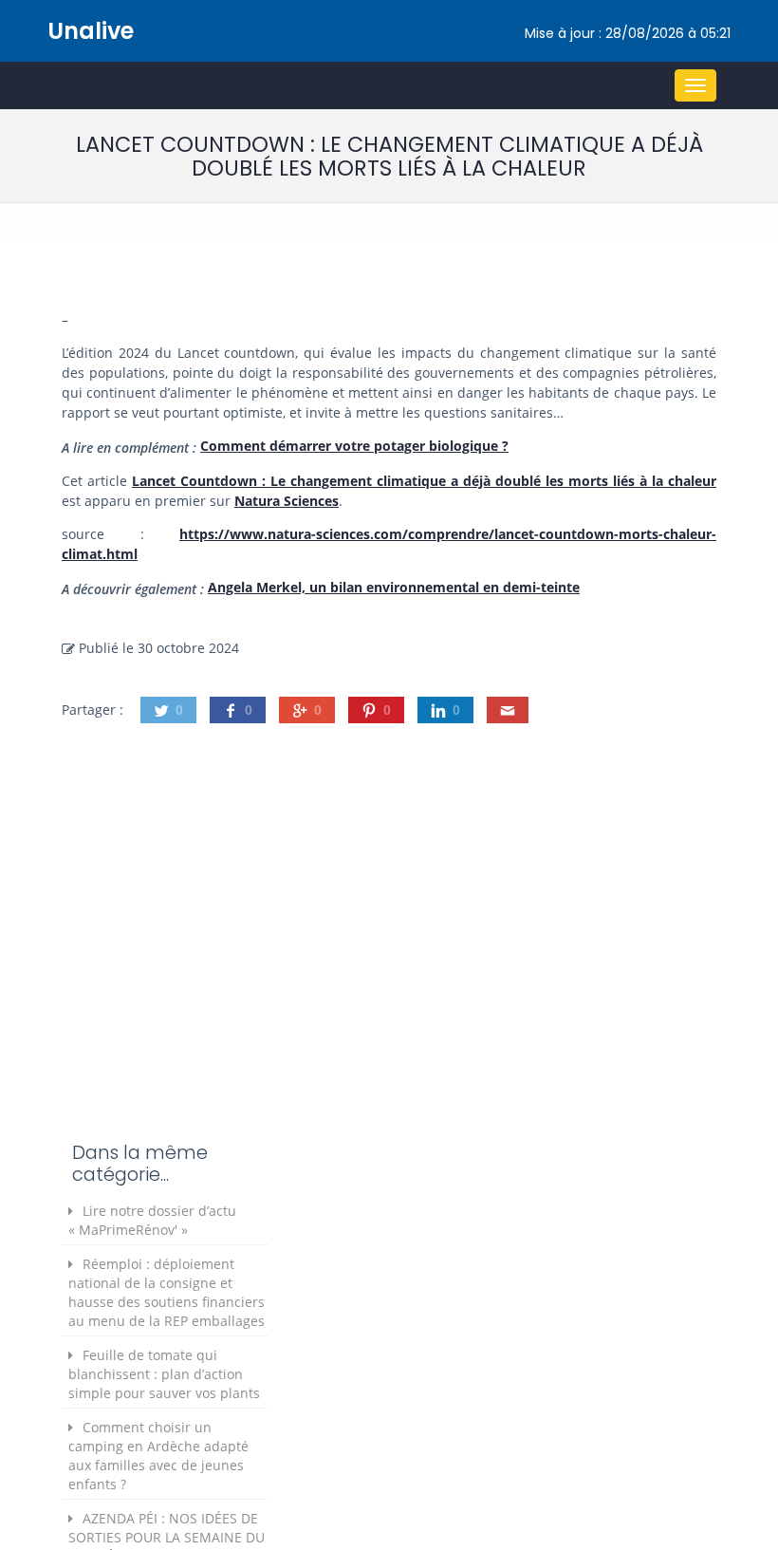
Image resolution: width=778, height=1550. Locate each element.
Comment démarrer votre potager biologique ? (354, 446)
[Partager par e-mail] (507, 710)
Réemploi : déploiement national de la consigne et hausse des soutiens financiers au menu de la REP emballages (166, 1292)
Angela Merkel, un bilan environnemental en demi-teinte (394, 587)
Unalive (90, 31)
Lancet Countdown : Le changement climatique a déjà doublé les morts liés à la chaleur (424, 481)
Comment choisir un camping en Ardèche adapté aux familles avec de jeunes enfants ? (158, 1455)
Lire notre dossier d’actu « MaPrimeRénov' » (152, 1220)
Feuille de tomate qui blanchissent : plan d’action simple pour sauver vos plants (164, 1374)
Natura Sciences (286, 501)
